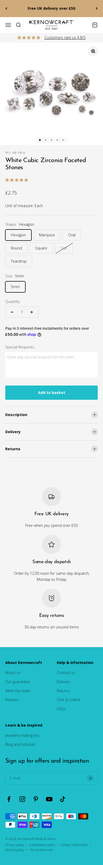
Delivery (63, 681)
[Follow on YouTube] (49, 799)
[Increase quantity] (31, 312)
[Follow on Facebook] (8, 799)
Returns (63, 690)
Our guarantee (17, 681)
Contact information (74, 845)
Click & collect (68, 699)
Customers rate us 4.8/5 (65, 37)
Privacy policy (14, 845)
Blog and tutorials (20, 744)
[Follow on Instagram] (22, 799)
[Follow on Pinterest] (35, 799)
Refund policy (14, 850)
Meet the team (18, 690)
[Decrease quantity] (12, 312)
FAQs (61, 708)
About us (13, 672)
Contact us (66, 672)
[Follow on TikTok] (62, 799)
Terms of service (41, 850)
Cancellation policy (42, 845)
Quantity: (12, 301)
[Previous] (6, 8)
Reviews (11, 699)
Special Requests (19, 346)
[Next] (97, 8)
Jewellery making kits (22, 735)
